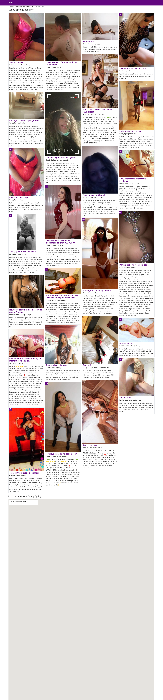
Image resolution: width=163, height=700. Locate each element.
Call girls (11, 6)
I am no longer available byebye (61, 157)
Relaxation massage (18, 197)
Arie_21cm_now (90, 445)
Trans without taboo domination (24, 473)
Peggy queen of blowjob (94, 195)
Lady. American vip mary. (131, 131)
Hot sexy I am (125, 343)
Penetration (88, 41)
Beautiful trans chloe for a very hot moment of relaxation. (25, 359)
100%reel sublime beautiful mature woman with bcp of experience (62, 296)
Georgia (30, 6)
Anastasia (87, 365)
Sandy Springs (16, 62)
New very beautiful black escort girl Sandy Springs (26, 311)
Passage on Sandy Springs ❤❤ (24, 120)
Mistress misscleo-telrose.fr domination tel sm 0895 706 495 (61, 241)
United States (20, 6)
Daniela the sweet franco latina (134, 265)
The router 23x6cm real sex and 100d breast (98, 110)
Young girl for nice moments (22, 251)
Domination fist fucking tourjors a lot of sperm (61, 63)
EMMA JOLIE (12, 3)
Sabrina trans (125, 397)
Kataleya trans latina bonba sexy (61, 454)
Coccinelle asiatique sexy (58, 365)
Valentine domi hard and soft (133, 68)
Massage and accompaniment (97, 290)
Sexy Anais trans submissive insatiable (132, 180)
